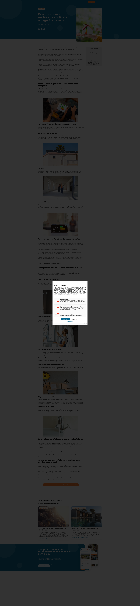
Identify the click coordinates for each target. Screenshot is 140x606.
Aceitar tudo (65, 319)
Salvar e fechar (70, 321)
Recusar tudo (74, 319)
